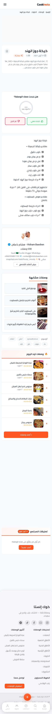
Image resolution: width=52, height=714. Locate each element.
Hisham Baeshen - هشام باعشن (28, 244)
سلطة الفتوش (18, 659)
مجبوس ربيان (26, 422)
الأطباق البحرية (44, 645)
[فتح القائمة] (5, 4)
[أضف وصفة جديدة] (27, 697)
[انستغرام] (47, 622)
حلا (45, 344)
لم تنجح (13, 121)
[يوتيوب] (40, 622)
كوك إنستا (42, 606)
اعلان (20, 339)
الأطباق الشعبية (44, 640)
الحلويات (34, 12)
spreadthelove (32, 339)
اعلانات (12, 339)
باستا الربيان (27, 410)
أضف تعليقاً (26, 547)
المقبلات (46, 635)
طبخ (29, 344)
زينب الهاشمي (44, 683)
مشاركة (17, 55)
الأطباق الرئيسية (44, 650)
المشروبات (46, 672)
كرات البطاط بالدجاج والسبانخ (20, 398)
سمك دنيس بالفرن (24, 374)
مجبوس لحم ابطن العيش (22, 386)
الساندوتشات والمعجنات (40, 661)
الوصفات (41, 12)
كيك (21, 344)
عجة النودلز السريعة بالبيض (21, 363)
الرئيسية (48, 12)
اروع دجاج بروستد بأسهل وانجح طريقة (15, 652)
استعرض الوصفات (14, 686)
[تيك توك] (27, 622)
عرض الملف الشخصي (27, 264)
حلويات (37, 344)
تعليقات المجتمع (39, 531)
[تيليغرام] (20, 622)
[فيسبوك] (33, 622)
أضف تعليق (22, 531)
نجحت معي (35, 121)
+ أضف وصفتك (26, 435)
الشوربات (46, 666)
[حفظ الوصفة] (6, 51)
